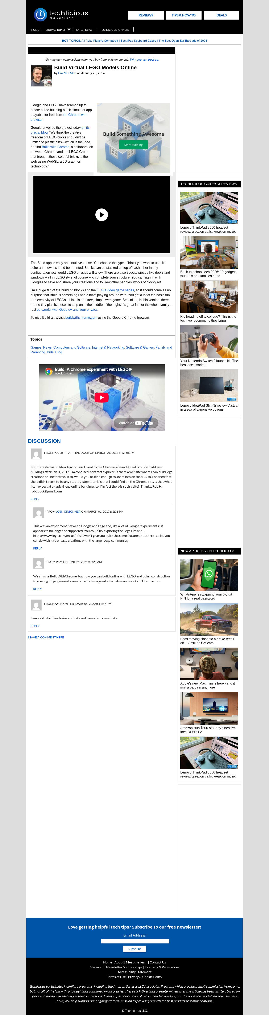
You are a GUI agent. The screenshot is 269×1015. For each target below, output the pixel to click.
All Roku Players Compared (100, 40)
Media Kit (97, 967)
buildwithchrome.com (81, 317)
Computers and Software (71, 347)
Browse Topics (55, 29)
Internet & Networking (108, 347)
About (119, 962)
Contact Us (158, 962)
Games (36, 347)
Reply (35, 499)
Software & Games (140, 347)
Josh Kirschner (68, 511)
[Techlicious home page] (61, 20)
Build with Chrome (55, 147)
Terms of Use (116, 977)
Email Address (134, 935)
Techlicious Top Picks (114, 29)
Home (35, 29)
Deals (221, 15)
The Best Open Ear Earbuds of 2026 (183, 40)
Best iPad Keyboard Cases (138, 40)
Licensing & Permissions (162, 967)
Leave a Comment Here (46, 637)
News (47, 347)
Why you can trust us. (144, 59)
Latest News (84, 29)
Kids (50, 352)
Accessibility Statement (135, 972)
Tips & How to (184, 15)
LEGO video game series (115, 290)
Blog (58, 352)
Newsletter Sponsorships (124, 967)
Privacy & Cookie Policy (145, 977)
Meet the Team (136, 962)
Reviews (146, 15)
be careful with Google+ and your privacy (67, 309)
